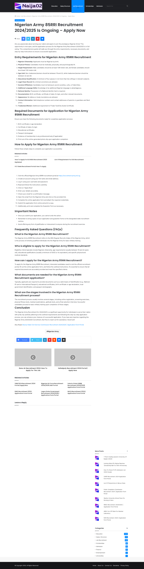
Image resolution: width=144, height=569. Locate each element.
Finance (98, 549)
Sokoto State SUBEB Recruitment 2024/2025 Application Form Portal (76, 385)
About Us (100, 565)
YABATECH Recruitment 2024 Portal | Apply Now (25, 384)
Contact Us (108, 565)
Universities (100, 556)
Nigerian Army (53, 331)
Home (18, 16)
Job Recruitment (78, 6)
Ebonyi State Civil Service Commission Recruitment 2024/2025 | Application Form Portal (53, 325)
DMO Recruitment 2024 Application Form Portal (23, 392)
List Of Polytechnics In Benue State (114, 483)
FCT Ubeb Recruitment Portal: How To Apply (30, 166)
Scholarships (90, 6)
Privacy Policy (125, 565)
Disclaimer (116, 565)
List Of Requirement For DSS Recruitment (69, 160)
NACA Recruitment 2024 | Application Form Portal (77, 392)
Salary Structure (65, 6)
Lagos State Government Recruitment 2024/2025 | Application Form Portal (50, 393)
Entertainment (100, 552)
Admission (99, 6)
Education (54, 6)
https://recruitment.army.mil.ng (69, 176)
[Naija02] (28, 6)
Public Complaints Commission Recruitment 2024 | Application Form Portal (115, 491)
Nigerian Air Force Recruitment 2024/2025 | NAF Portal (52, 384)
